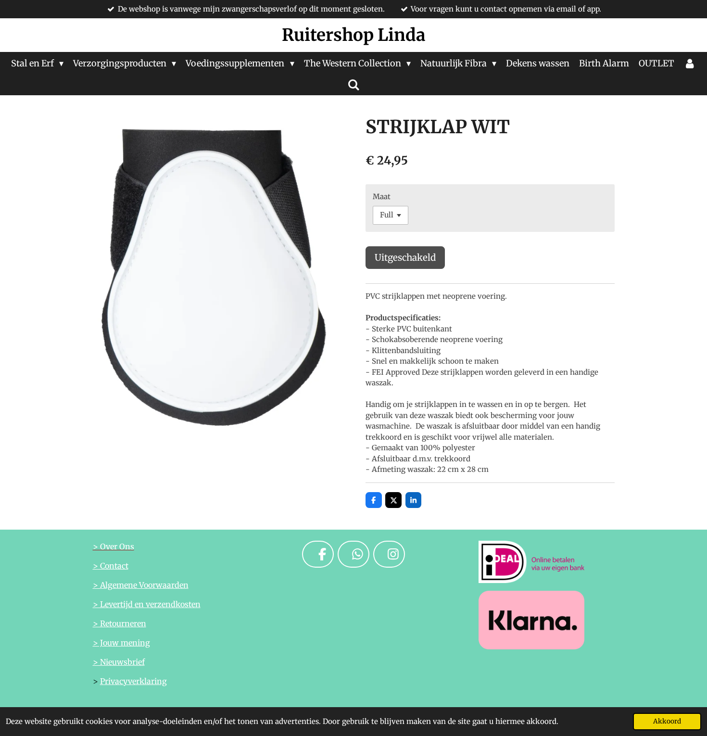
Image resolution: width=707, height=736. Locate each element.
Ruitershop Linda (354, 35)
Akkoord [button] (667, 721)
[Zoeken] (353, 85)
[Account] (690, 63)
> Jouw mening (121, 642)
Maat (382, 196)
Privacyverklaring (133, 681)
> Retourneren (119, 623)
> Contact (110, 566)
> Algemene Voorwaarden (141, 585)
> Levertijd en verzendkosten (147, 604)
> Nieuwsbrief (119, 662)
